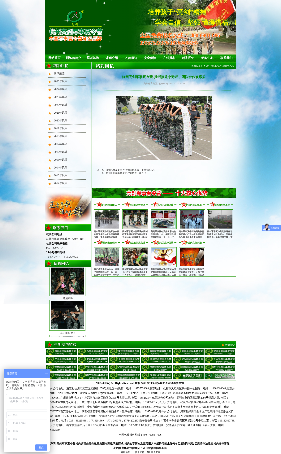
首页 (205, 65)
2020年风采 (60, 120)
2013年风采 (60, 175)
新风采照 (59, 73)
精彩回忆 (188, 57)
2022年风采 (60, 104)
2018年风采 (60, 136)
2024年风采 (60, 89)
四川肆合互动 (153, 452)
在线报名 (169, 57)
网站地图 (125, 452)
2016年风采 (60, 152)
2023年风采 (60, 97)
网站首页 (54, 57)
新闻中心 (207, 57)
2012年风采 (60, 183)
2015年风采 (60, 159)
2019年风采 (60, 128)
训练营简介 (73, 57)
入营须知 (131, 57)
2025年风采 (60, 81)
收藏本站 (230, 345)
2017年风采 (60, 144)
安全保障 (150, 57)
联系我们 (226, 57)
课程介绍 (112, 57)
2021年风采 (60, 112)
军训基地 (93, 57)
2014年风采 (60, 167)
